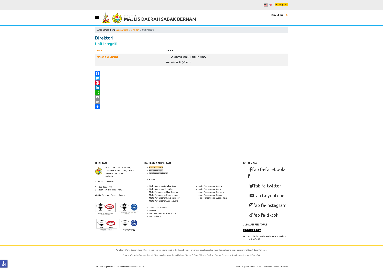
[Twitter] (191, 78)
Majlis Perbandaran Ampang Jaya (163, 201)
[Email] (191, 97)
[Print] (191, 102)
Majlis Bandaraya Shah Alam (161, 189)
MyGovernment (156, 213)
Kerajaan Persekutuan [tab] (158, 173)
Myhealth (153, 210)
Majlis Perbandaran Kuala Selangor (164, 198)
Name (99, 50)
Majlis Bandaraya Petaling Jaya (162, 186)
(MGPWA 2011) (169, 213)
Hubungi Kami (281, 4)
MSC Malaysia (155, 216)
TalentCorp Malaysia (158, 207)
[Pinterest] (191, 82)
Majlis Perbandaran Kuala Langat (163, 195)
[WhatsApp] (191, 92)
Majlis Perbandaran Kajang (210, 186)
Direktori (277, 14)
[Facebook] (191, 73)
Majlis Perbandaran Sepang (210, 195)
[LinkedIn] (191, 87)
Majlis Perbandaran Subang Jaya (213, 198)
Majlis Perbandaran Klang (210, 189)
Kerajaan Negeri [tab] (156, 170)
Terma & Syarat (242, 267)
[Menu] (97, 17)
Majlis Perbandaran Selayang (211, 192)
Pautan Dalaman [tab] (156, 167)
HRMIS (152, 179)
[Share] (191, 106)
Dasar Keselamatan (271, 267)
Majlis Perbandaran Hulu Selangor (164, 192)
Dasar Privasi (255, 267)
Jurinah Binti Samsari (107, 57)
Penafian (284, 267)
